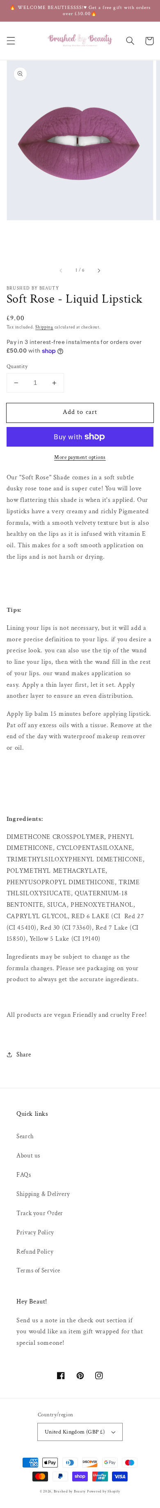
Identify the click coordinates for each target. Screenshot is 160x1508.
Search (25, 1136)
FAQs (23, 1175)
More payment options (80, 457)
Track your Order (39, 1213)
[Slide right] (98, 270)
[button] (10, 40)
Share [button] (23, 1055)
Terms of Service (38, 1270)
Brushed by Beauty (70, 1491)
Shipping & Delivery (43, 1194)
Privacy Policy (35, 1232)
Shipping (44, 327)
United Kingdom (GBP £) (75, 1432)
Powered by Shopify (103, 1491)
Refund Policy (34, 1252)
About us (28, 1156)
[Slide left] (62, 270)
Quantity (17, 366)
